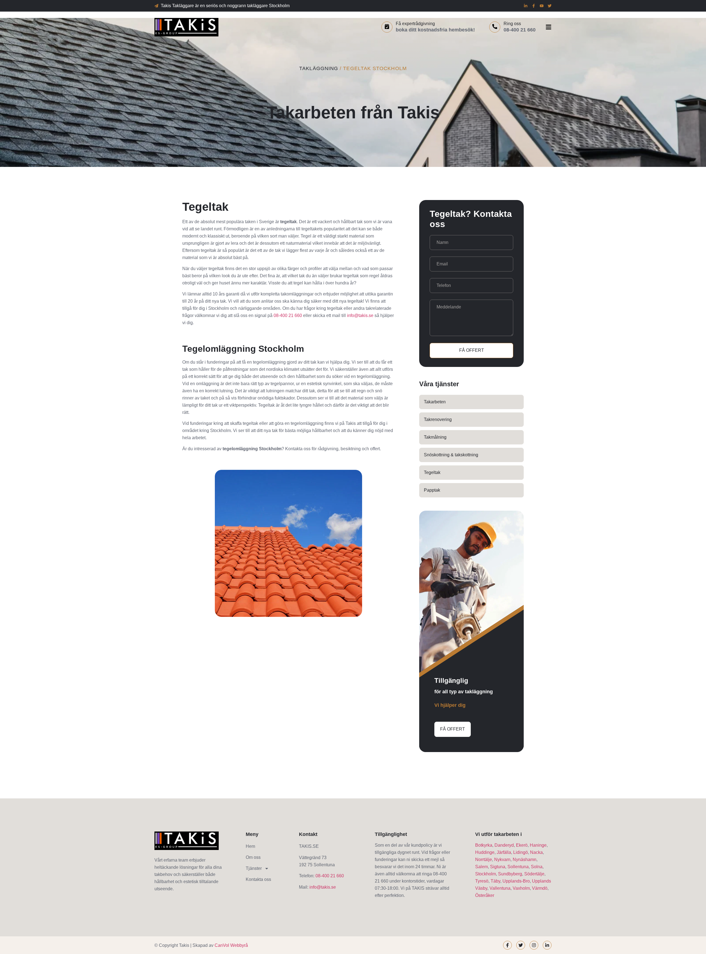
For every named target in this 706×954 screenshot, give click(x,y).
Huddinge (484, 852)
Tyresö (481, 881)
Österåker (484, 895)
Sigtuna (497, 866)
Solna (536, 866)
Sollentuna (518, 866)
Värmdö (539, 888)
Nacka (536, 852)
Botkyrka (483, 845)
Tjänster (254, 868)
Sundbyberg (510, 874)
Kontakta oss (258, 879)
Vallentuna (500, 888)
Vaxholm (521, 888)
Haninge (538, 845)
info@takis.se (360, 315)
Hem (250, 846)
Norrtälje (483, 859)
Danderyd (504, 845)
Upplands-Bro (516, 881)
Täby (495, 881)
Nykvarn (502, 859)
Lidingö (520, 852)
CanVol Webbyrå (231, 945)
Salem (481, 866)
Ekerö (522, 845)
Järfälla (504, 852)
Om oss (253, 857)
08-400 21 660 (288, 315)
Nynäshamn (524, 859)
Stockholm (485, 874)
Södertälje (534, 874)
